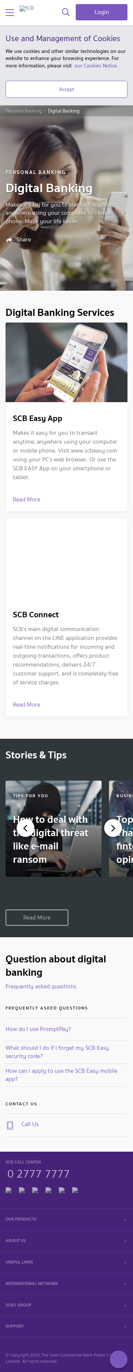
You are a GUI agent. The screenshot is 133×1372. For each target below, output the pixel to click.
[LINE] (22, 1189)
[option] (54, 829)
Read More (37, 917)
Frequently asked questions (41, 986)
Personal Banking (24, 111)
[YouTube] (48, 1189)
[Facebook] (8, 1189)
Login (102, 12)
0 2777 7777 (38, 1173)
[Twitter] (62, 1189)
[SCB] (27, 8)
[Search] (66, 12)
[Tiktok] (35, 1189)
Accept (66, 89)
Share (23, 240)
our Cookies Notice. (96, 65)
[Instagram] (75, 1189)
